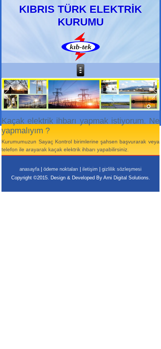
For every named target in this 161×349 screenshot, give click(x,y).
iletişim (90, 169)
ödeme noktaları (60, 169)
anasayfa (29, 169)
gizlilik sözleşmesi (122, 169)
